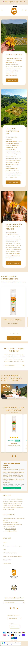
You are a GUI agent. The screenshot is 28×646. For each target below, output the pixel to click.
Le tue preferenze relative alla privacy (12, 642)
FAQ (4, 549)
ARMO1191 (15, 640)
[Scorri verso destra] (17, 333)
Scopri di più (12, 80)
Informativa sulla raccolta (6, 644)
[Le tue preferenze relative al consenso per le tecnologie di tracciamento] (2, 643)
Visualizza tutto (14, 338)
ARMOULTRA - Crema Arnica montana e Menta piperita (13, 320)
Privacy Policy (7, 560)
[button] (2, 10)
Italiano (13, 626)
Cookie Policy (7, 563)
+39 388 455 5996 (10, 529)
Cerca (4, 542)
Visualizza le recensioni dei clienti (12, 488)
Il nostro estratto (13, 263)
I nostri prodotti (13, 182)
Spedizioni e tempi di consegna (12, 546)
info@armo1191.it (12, 531)
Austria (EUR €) (13, 618)
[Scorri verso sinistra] (10, 333)
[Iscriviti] (23, 365)
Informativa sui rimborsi (10, 553)
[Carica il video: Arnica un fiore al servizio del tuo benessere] (14, 391)
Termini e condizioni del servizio (12, 556)
